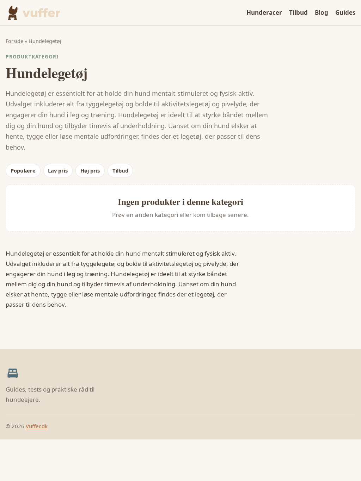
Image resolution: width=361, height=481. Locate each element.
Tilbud (298, 12)
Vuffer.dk (37, 426)
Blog (321, 12)
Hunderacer (264, 12)
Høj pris (90, 170)
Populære (23, 170)
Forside (14, 41)
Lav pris (58, 170)
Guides (345, 12)
